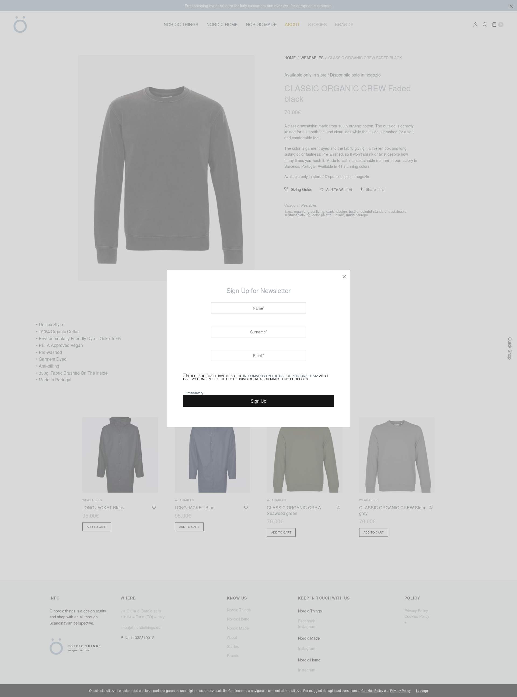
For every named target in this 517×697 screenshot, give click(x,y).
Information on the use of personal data (280, 375)
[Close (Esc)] (344, 276)
